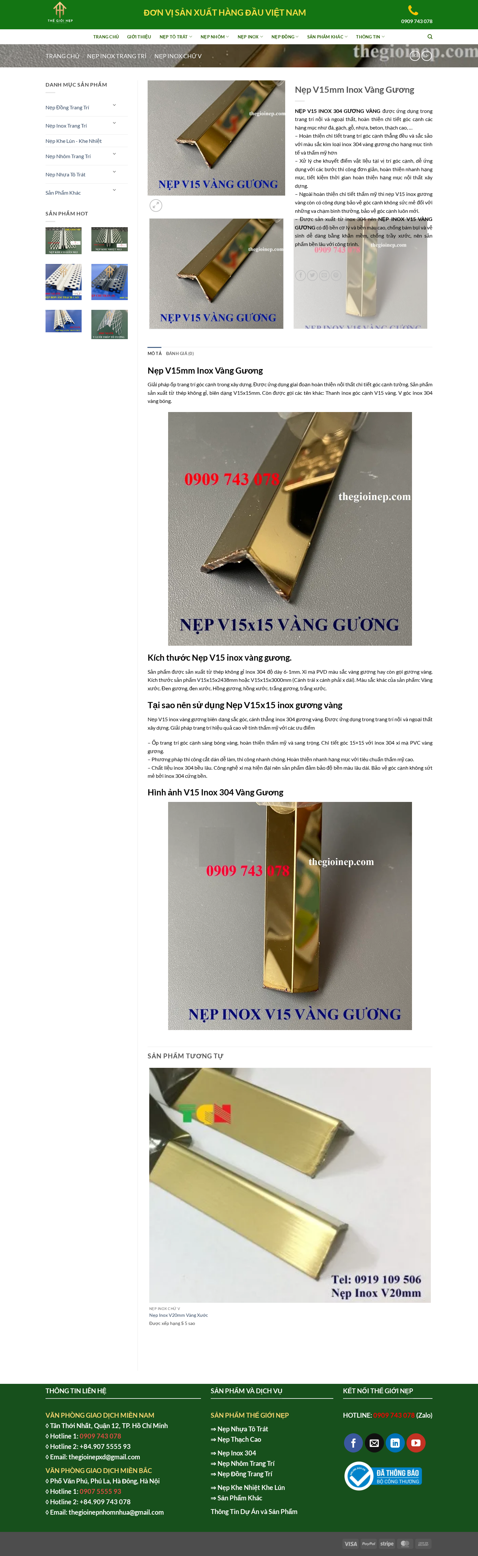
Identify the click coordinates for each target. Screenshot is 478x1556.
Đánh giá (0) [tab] (180, 353)
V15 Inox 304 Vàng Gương (233, 792)
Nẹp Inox (248, 36)
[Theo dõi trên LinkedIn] (395, 1443)
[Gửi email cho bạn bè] (324, 275)
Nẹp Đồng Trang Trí (67, 107)
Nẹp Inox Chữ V (178, 56)
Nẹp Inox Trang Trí (117, 56)
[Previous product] (426, 56)
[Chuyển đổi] (114, 104)
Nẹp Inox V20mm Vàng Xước (178, 1315)
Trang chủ (62, 56)
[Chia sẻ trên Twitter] (312, 275)
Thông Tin (368, 36)
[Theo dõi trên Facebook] (353, 1443)
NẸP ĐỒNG (283, 36)
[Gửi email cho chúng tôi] (374, 1443)
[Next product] (415, 56)
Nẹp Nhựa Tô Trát (66, 174)
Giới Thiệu (139, 36)
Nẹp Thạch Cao (239, 1439)
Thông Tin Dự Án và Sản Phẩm (254, 1511)
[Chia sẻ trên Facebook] (300, 275)
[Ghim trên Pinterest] (336, 275)
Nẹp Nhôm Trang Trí (68, 156)
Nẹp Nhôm (213, 36)
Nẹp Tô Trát (174, 36)
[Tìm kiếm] (430, 37)
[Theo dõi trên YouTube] (416, 1443)
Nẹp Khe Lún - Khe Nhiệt (74, 141)
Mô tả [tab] (155, 353)
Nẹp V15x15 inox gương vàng (284, 704)
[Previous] (150, 335)
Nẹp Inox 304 (237, 1453)
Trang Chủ (106, 36)
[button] (156, 205)
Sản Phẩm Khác (325, 36)
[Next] (171, 202)
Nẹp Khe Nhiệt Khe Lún (251, 1487)
